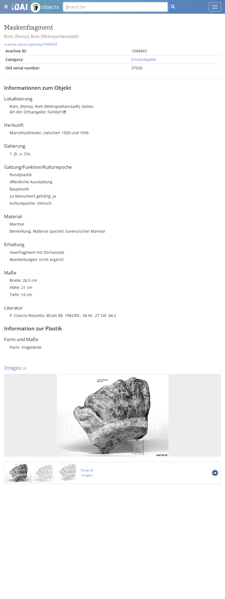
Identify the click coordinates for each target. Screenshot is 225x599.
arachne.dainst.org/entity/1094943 (30, 44)
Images (15, 367)
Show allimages (87, 472)
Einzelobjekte (143, 59)
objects (49, 6)
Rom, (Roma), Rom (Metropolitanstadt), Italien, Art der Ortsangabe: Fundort (52, 109)
